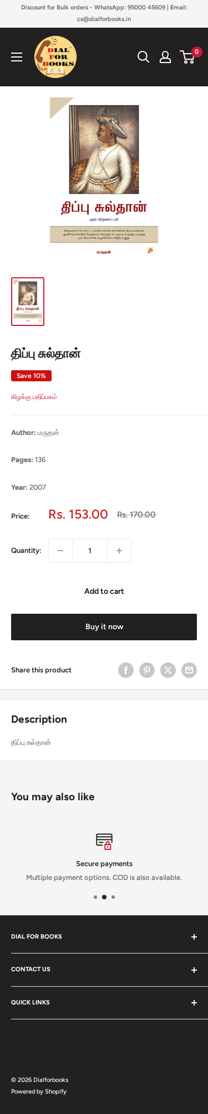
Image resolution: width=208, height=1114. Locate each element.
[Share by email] (189, 670)
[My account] (165, 57)
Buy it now (104, 626)
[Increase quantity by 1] (119, 550)
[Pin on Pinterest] (147, 670)
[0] (188, 57)
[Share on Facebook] (126, 670)
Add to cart (104, 591)
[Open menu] (16, 57)
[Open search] (144, 57)
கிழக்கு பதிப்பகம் (34, 397)
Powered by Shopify (39, 1091)
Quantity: (26, 550)
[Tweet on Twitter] (168, 670)
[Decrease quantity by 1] (60, 550)
